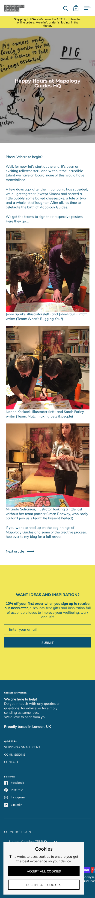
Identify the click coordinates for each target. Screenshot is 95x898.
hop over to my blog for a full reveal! (34, 536)
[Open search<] (65, 8)
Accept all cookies (44, 871)
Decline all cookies (43, 885)
